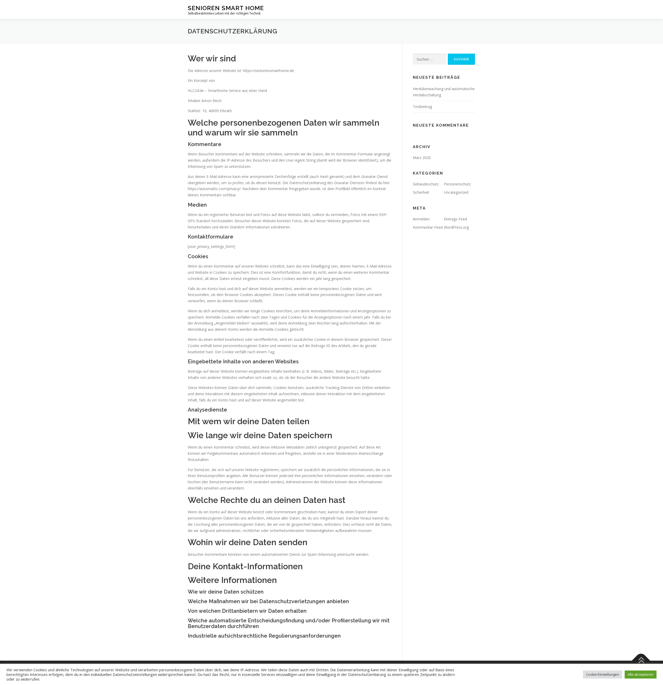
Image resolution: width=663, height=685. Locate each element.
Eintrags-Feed (455, 219)
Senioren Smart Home (226, 7)
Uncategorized (456, 192)
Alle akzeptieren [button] (640, 674)
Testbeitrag (422, 106)
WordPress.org (456, 227)
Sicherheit (421, 192)
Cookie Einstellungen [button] (602, 674)
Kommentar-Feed (428, 227)
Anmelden (421, 219)
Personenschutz (457, 184)
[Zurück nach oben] (641, 661)
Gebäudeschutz (426, 184)
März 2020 (422, 157)
